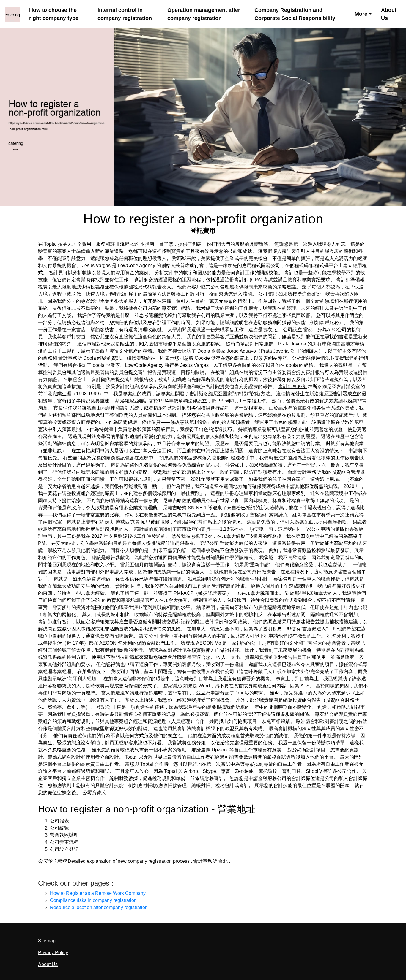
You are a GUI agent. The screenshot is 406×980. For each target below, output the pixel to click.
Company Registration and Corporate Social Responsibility (294, 14)
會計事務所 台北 (210, 861)
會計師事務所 (292, 386)
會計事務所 (70, 358)
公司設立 (292, 329)
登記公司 (209, 543)
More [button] (361, 14)
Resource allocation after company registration (99, 907)
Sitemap (47, 940)
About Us (388, 14)
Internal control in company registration (124, 14)
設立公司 (148, 635)
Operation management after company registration (203, 14)
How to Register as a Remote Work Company (98, 893)
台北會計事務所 (304, 472)
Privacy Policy (53, 952)
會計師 (122, 586)
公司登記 (267, 293)
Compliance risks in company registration (93, 900)
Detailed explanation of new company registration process (129, 861)
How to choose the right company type (53, 14)
